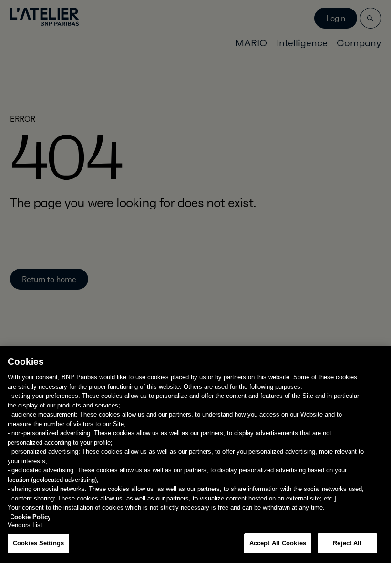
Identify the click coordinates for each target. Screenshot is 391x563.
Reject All (347, 543)
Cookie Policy (30, 517)
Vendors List (25, 525)
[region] (195, 454)
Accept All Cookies (277, 543)
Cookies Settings (38, 543)
